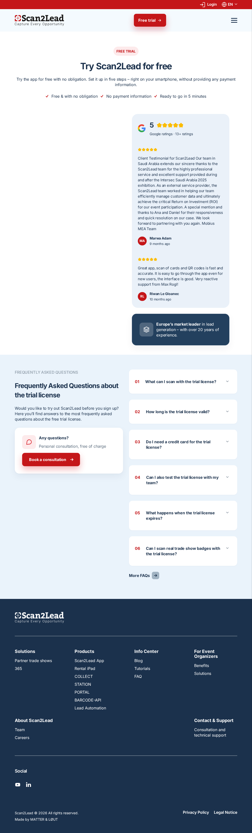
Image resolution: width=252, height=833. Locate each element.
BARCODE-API (88, 700)
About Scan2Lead (34, 720)
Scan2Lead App (89, 660)
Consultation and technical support (210, 732)
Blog (138, 660)
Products (84, 651)
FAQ (138, 676)
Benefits (201, 665)
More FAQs (139, 575)
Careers (22, 737)
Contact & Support (214, 720)
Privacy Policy (196, 812)
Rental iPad (85, 668)
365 (18, 668)
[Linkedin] (29, 785)
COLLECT (84, 676)
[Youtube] (18, 785)
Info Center (146, 651)
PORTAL (82, 692)
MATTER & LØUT (44, 819)
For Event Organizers (206, 654)
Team (20, 729)
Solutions (25, 651)
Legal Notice (225, 812)
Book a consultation (47, 459)
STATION (83, 684)
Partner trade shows (33, 660)
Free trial (147, 20)
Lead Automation (90, 708)
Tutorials (142, 668)
